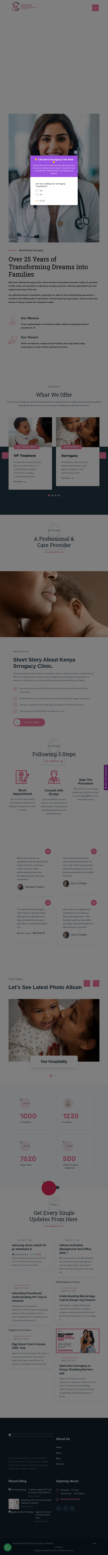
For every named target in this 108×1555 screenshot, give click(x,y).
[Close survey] (76, 152)
